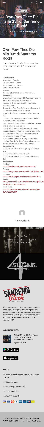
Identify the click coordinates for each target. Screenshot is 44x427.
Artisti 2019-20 (22, 11)
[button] (41, 2)
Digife (39, 421)
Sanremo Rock (12, 31)
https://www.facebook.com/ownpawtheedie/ (19, 167)
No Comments (33, 31)
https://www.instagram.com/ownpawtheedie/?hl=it (21, 177)
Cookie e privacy (25, 421)
